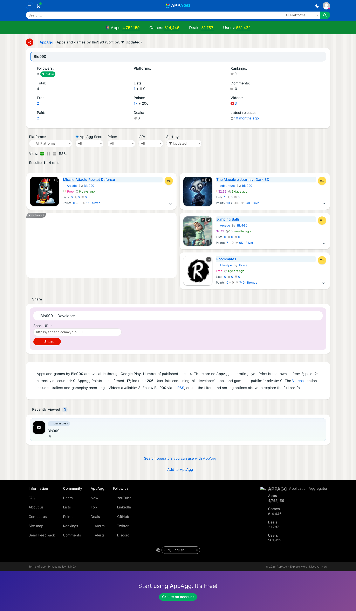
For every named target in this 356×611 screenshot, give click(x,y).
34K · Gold (252, 203)
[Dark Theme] (317, 5)
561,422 (243, 27)
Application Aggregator (308, 488)
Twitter (123, 526)
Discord (123, 535)
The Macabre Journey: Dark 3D (242, 180)
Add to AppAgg (180, 469)
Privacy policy (57, 566)
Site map (36, 526)
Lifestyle (224, 265)
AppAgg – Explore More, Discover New (302, 566)
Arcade (70, 186)
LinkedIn (124, 507)
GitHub (123, 517)
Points (68, 517)
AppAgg (46, 42)
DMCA (72, 566)
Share (48, 342)
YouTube (124, 498)
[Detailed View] (48, 153)
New (94, 498)
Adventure (225, 186)
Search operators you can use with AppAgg (180, 458)
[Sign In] (326, 5)
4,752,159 (131, 27)
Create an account (178, 597)
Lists (67, 507)
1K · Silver (92, 203)
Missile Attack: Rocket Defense (89, 180)
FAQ (32, 498)
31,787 (207, 27)
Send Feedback (42, 535)
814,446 (172, 27)
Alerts (100, 526)
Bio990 (89, 186)
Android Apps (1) (135, 74)
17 (135, 103)
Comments (72, 535)
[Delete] (65, 409)
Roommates (226, 259)
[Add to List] (169, 181)
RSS (180, 388)
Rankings (70, 526)
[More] (170, 203)
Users (68, 498)
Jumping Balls (228, 219)
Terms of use (37, 566)
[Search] (325, 15)
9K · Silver (245, 243)
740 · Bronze (248, 282)
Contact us (38, 517)
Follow (50, 74)
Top (94, 507)
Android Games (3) (140, 74)
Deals (95, 517)
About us (36, 507)
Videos (298, 381)
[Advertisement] (101, 245)
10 (228, 203)
